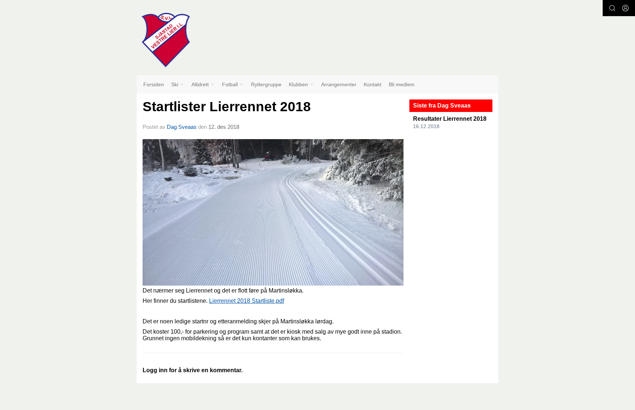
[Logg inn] (625, 8)
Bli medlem (402, 84)
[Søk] (612, 8)
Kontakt (372, 84)
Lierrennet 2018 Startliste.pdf (246, 301)
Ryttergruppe (266, 84)
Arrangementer (338, 84)
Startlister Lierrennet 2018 (227, 106)
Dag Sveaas (182, 127)
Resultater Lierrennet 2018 (450, 119)
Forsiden (153, 84)
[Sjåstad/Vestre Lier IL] (165, 40)
